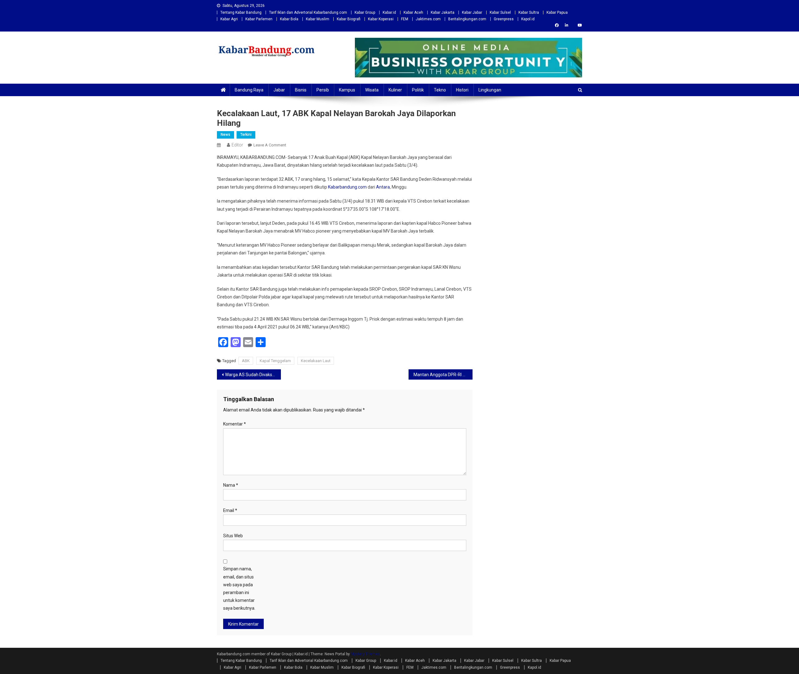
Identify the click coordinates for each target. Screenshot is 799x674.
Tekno (440, 89)
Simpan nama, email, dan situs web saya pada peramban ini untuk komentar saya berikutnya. (239, 588)
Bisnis (300, 89)
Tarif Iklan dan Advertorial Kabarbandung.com (308, 12)
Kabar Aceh (413, 12)
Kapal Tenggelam (275, 360)
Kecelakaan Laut (316, 360)
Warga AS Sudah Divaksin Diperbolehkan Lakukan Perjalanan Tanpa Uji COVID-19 (253, 374)
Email (230, 510)
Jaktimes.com (428, 19)
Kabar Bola (289, 19)
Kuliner (395, 89)
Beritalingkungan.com (467, 19)
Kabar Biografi (348, 19)
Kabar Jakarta (442, 12)
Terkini (246, 134)
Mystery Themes (365, 654)
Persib (322, 89)
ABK (246, 360)
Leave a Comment (269, 145)
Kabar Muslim (317, 19)
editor (237, 144)
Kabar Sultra (528, 12)
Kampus (347, 89)
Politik (418, 89)
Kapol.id (528, 19)
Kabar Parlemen (258, 19)
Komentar (234, 423)
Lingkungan (489, 89)
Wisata (372, 89)
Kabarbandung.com (347, 186)
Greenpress (504, 19)
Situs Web (233, 535)
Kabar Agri (229, 19)
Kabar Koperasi (381, 19)
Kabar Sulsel (500, 12)
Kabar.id (389, 12)
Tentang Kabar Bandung (241, 12)
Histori (462, 89)
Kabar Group (365, 12)
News (225, 134)
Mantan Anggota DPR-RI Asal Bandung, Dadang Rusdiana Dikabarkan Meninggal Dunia (443, 374)
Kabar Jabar (472, 12)
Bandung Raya (249, 89)
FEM (404, 19)
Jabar (279, 89)
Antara (383, 186)
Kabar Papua (557, 12)
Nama (230, 485)
